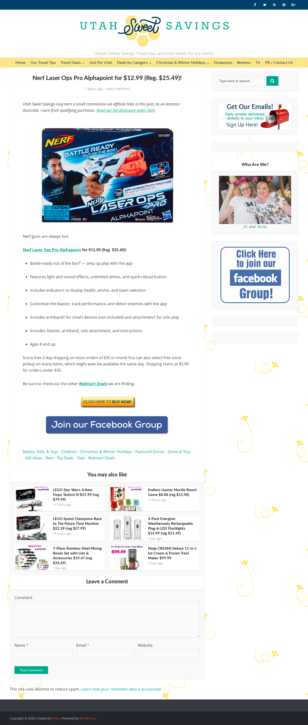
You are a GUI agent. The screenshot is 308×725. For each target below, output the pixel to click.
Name (21, 645)
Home (20, 63)
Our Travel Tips (43, 63)
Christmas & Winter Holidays (180, 63)
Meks (56, 718)
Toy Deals (65, 458)
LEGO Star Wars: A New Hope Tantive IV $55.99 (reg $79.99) (76, 494)
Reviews (244, 63)
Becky (262, 226)
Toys (81, 458)
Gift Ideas (33, 458)
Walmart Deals (101, 458)
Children (69, 451)
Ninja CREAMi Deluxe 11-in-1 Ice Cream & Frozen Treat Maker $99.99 (172, 553)
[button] (184, 122)
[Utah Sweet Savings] (154, 31)
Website (145, 645)
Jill (245, 226)
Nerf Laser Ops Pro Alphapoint (52, 249)
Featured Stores (149, 451)
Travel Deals (71, 63)
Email (82, 645)
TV (258, 63)
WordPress (87, 718)
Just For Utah (100, 63)
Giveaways (223, 63)
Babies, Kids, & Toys (40, 451)
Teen (49, 458)
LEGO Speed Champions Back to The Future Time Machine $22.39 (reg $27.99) (77, 523)
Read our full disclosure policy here (125, 110)
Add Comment (118, 89)
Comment (23, 597)
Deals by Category (132, 63)
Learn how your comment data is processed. (121, 689)
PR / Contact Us (279, 63)
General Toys (179, 451)
